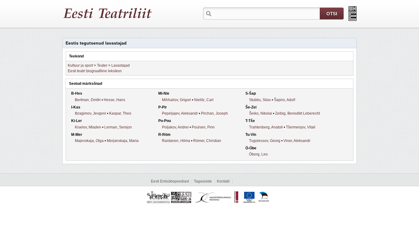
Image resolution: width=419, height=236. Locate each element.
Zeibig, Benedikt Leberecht (297, 113)
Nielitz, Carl (203, 100)
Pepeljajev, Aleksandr (180, 113)
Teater (102, 65)
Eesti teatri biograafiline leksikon (95, 71)
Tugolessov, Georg (264, 141)
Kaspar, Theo (120, 113)
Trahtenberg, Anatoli (266, 127)
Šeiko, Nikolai (260, 113)
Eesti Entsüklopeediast (170, 181)
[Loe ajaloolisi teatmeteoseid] (352, 13)
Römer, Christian (207, 141)
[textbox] (266, 13)
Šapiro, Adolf (284, 100)
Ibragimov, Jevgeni (90, 113)
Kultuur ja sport (80, 65)
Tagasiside (203, 181)
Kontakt (223, 181)
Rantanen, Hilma (176, 141)
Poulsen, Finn (203, 127)
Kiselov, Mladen (88, 127)
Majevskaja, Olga (89, 141)
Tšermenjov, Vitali (300, 127)
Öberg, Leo (258, 154)
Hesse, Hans (114, 100)
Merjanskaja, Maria (123, 141)
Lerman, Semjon (118, 127)
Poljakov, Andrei (175, 127)
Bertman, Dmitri (88, 100)
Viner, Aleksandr (296, 141)
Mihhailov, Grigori (176, 100)
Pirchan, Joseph (214, 113)
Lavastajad (120, 65)
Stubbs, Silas (260, 100)
